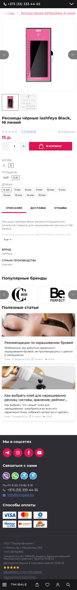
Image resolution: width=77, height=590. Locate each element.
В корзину (54, 146)
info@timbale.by (20, 495)
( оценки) (23, 572)
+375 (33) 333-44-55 (24, 4)
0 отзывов (28, 131)
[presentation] (4, 294)
